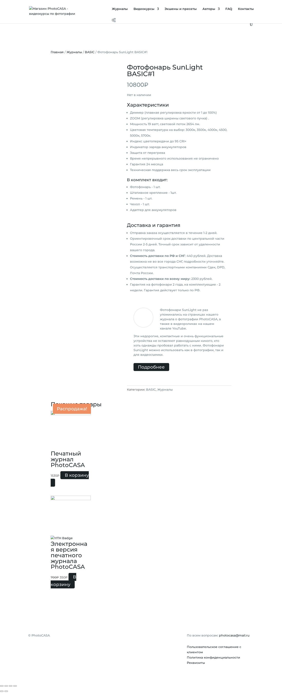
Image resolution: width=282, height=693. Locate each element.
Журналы (120, 9)
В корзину (77, 475)
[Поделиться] (6, 686)
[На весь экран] (10, 686)
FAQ (228, 9)
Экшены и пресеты (181, 9)
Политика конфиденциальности (213, 657)
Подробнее (151, 367)
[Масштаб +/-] (15, 686)
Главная (57, 52)
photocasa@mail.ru (234, 635)
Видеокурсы (144, 9)
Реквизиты (196, 663)
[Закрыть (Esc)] (2, 686)
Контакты (246, 9)
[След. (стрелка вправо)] (6, 691)
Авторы (208, 9)
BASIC (90, 52)
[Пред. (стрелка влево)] (2, 691)
